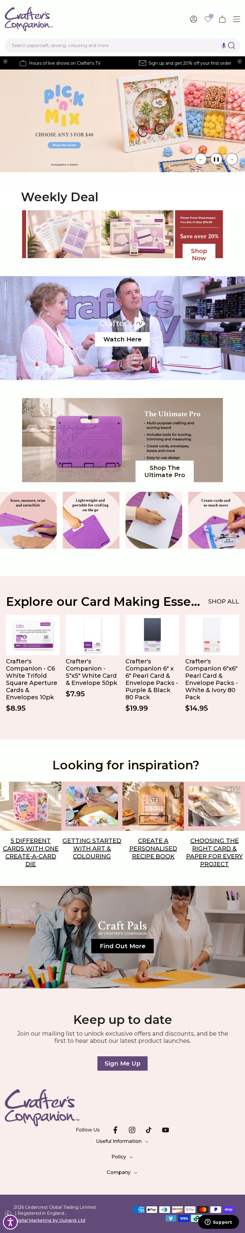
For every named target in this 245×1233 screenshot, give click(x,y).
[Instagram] (132, 1130)
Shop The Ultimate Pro (164, 471)
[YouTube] (165, 1130)
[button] (223, 45)
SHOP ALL (223, 601)
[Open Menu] (236, 19)
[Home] (122, 1107)
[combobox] (122, 45)
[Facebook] (115, 1130)
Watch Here (122, 339)
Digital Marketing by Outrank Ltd (49, 1220)
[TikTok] (148, 1130)
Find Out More (123, 946)
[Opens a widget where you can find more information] (218, 1222)
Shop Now (199, 254)
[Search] (231, 45)
